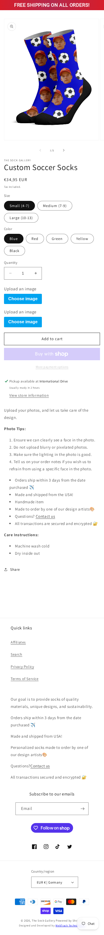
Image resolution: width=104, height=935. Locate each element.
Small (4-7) (19, 205)
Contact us (45, 516)
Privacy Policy (22, 666)
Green (57, 238)
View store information (29, 395)
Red (34, 238)
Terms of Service (25, 678)
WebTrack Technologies (70, 925)
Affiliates (18, 642)
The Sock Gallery (43, 920)
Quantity (10, 262)
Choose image (23, 298)
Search (16, 654)
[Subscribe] (82, 808)
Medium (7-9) (55, 205)
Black (14, 250)
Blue (14, 238)
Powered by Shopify (69, 920)
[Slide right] (64, 150)
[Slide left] (40, 150)
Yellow (82, 238)
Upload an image (20, 289)
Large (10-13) (21, 217)
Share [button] (15, 569)
